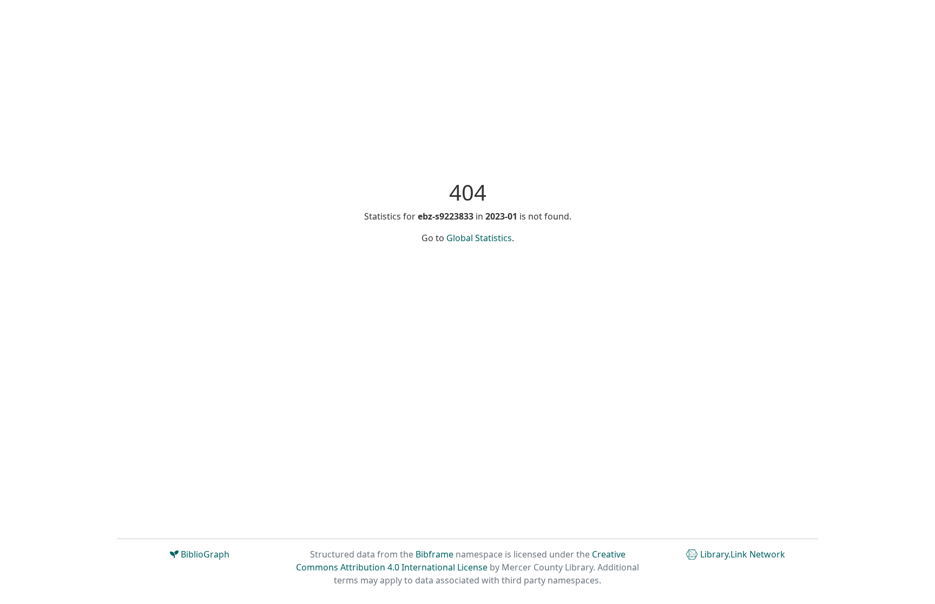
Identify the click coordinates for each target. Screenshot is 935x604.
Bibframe (434, 554)
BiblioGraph (204, 554)
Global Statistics (479, 238)
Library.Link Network (741, 554)
